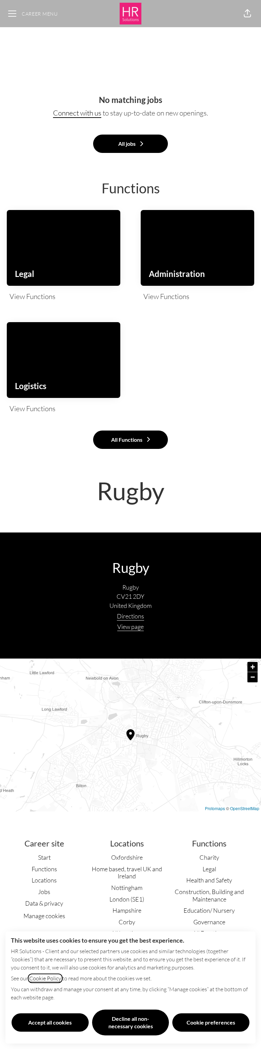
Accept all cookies (50, 1022)
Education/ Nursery (209, 910)
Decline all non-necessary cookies (130, 1022)
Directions (130, 616)
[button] (247, 13)
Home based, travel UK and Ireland (127, 872)
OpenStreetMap (244, 808)
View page (130, 626)
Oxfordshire (127, 857)
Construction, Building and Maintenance (209, 895)
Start (44, 857)
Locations (44, 880)
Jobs (44, 891)
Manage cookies (44, 916)
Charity (209, 857)
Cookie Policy (45, 978)
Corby (127, 922)
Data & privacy (44, 903)
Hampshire (126, 910)
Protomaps (215, 808)
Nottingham (126, 887)
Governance (209, 922)
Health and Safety (209, 880)
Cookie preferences (211, 1022)
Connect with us (77, 112)
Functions (44, 869)
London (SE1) (126, 899)
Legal (209, 869)
